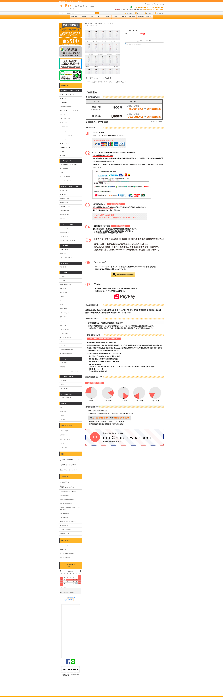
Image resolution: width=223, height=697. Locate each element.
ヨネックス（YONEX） (65, 176)
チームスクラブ (63, 447)
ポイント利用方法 (64, 525)
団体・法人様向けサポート (66, 503)
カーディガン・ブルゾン (65, 337)
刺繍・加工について (64, 513)
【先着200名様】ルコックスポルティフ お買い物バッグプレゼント (69, 465)
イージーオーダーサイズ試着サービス (68, 491)
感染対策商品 (63, 549)
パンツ (61, 300)
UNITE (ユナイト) (64, 114)
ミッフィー (62, 384)
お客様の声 (149, 13)
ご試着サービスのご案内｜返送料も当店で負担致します (70, 508)
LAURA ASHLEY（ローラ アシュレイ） (69, 110)
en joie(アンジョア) (64, 253)
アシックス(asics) (64, 168)
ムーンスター (63, 155)
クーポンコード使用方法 (65, 529)
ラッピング (62, 419)
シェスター (62, 151)
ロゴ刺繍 (62, 443)
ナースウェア (63, 276)
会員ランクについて (64, 533)
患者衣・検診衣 (63, 308)
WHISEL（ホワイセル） (65, 147)
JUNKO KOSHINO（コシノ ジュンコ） (69, 371)
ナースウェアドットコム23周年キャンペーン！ (70, 460)
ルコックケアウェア (64, 198)
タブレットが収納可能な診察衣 (67, 553)
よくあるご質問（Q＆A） (66, 482)
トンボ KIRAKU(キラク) (65, 206)
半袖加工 (62, 415)
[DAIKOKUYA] (70, 671)
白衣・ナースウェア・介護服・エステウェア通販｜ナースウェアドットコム (100, 23)
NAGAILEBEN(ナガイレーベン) (67, 94)
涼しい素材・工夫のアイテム (66, 353)
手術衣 (61, 304)
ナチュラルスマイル (64, 214)
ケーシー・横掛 (63, 292)
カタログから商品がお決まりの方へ (68, 521)
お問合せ (139, 13)
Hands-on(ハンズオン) (65, 210)
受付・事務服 (63, 325)
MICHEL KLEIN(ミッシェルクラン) (68, 363)
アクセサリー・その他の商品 (66, 349)
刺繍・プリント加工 (67, 425)
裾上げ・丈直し (63, 411)
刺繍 (61, 407)
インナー (62, 341)
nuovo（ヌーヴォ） (64, 249)
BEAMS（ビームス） (65, 143)
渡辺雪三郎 (62, 367)
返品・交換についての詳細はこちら (134, 44)
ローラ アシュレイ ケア (65, 202)
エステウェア (63, 321)
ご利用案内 (129, 13)
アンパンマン (63, 380)
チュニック (62, 280)
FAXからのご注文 (64, 517)
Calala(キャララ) (64, 228)
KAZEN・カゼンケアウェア (66, 194)
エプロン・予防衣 (64, 333)
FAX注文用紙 (160, 13)
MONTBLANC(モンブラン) (66, 106)
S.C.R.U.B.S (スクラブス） (66, 135)
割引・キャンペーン (67, 454)
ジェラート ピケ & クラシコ (66, 122)
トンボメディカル (64, 126)
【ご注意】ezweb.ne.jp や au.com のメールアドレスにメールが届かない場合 (70, 486)
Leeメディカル (63, 139)
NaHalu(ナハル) (63, 190)
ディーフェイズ (63, 131)
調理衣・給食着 (63, 317)
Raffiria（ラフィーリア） (65, 118)
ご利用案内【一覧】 (64, 495)
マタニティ (62, 345)
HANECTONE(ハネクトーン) (66, 257)
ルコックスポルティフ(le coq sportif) (68, 164)
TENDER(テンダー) (64, 218)
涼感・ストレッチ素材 (65, 557)
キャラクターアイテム (65, 545)
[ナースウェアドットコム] (77, 7)
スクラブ (62, 296)
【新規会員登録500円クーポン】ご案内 (69, 470)
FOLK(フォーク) (63, 102)
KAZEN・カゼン (63, 98)
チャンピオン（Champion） (66, 181)
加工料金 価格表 (64, 431)
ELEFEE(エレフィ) (64, 232)
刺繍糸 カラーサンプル (65, 439)
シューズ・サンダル (64, 329)
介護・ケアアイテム (64, 313)
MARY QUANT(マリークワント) (67, 240)
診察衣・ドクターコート (65, 284)
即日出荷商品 (63, 267)
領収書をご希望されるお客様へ (67, 499)
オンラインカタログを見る (98, 77)
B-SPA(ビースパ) (64, 236)
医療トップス (63, 288)
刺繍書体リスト (63, 435)
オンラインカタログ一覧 (91, 25)
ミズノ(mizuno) (63, 172)
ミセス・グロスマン (64, 388)
